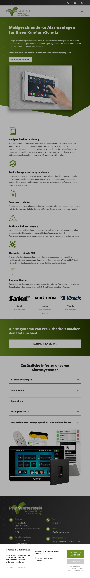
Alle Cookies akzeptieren (75, 554)
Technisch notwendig (45, 558)
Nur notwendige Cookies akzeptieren (75, 567)
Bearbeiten (75, 561)
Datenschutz (10, 568)
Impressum (21, 568)
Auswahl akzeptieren (75, 571)
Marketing (41, 560)
